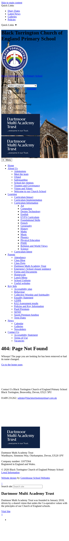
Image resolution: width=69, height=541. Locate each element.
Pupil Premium (21, 309)
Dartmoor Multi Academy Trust (30, 266)
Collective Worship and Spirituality (32, 294)
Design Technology (30, 211)
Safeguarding (21, 180)
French (24, 223)
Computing (26, 208)
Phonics (25, 237)
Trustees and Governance (27, 185)
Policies (12, 19)
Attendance (20, 257)
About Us (13, 168)
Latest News (14, 13)
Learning (12, 194)
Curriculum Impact (23, 197)
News (11, 320)
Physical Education (30, 240)
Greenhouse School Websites (35, 478)
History (24, 228)
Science (24, 248)
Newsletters (20, 329)
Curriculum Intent (23, 251)
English (24, 214)
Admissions (20, 171)
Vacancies (19, 340)
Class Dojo (19, 263)
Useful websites (22, 283)
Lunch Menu (20, 277)
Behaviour (19, 292)
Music (24, 234)
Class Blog (19, 260)
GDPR (17, 300)
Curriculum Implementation (28, 200)
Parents (11, 254)
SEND (17, 312)
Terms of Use (21, 337)
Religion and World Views (34, 246)
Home (11, 165)
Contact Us (13, 332)
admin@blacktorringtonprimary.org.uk (37, 398)
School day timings (24, 182)
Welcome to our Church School (30, 191)
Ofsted (17, 177)
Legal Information (10, 472)
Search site (6, 486)
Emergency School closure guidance (32, 269)
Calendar (18, 323)
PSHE (24, 243)
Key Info (12, 286)
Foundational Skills (30, 220)
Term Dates (20, 317)
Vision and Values (23, 188)
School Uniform (22, 280)
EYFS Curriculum (30, 217)
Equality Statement (23, 297)
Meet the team (21, 174)
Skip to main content (11, 2)
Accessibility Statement (26, 335)
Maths (24, 231)
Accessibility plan (23, 289)
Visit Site (5, 511)
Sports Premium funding (26, 314)
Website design (9, 478)
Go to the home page (11, 364)
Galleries (12, 16)
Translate (31, 88)
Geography (26, 225)
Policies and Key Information (29, 306)
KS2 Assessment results (26, 303)
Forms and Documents (25, 271)
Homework (20, 274)
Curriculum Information (26, 202)
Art (22, 205)
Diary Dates (14, 11)
